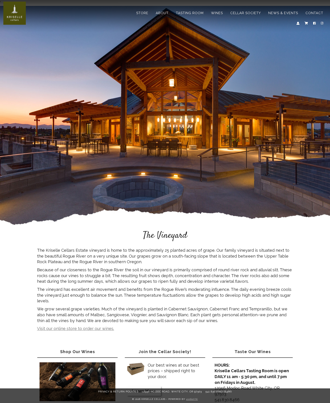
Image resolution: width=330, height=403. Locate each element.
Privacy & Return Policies (118, 391)
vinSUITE (192, 399)
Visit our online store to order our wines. (75, 328)
